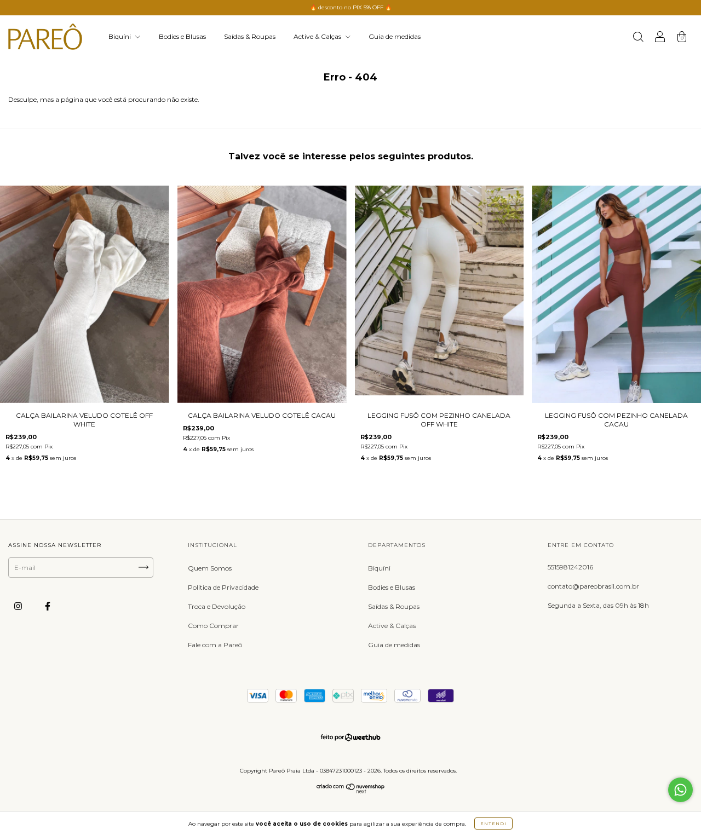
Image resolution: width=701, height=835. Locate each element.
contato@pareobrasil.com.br (593, 586)
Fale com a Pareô (215, 645)
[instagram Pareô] (19, 606)
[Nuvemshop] (351, 791)
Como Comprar (213, 625)
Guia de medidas (395, 36)
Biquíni (120, 36)
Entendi (493, 823)
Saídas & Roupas (249, 36)
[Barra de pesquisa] (638, 38)
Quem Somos (210, 568)
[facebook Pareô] (48, 606)
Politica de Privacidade (223, 587)
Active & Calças (318, 36)
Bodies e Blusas (182, 36)
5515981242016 (570, 567)
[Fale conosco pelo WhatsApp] (680, 790)
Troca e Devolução (216, 606)
